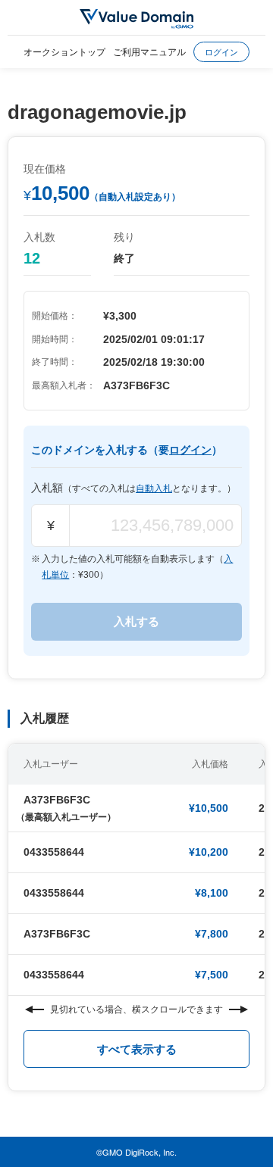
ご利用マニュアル (149, 51)
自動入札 (154, 488)
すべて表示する (137, 1049)
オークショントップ (64, 51)
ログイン (221, 51)
